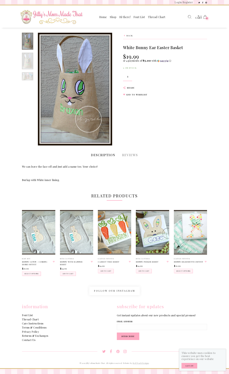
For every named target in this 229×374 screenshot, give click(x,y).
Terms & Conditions (34, 327)
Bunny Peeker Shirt (147, 262)
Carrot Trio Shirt (108, 262)
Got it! (189, 365)
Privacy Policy (30, 331)
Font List (27, 315)
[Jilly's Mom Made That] (51, 16)
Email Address (125, 321)
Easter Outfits (106, 259)
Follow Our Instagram (114, 290)
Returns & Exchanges (35, 335)
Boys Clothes (67, 259)
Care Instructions (32, 323)
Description (103, 155)
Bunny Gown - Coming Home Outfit (34, 263)
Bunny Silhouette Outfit (188, 262)
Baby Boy (26, 259)
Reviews (130, 155)
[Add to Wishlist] (54, 262)
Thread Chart (30, 319)
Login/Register (184, 2)
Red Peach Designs (141, 363)
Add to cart (67, 274)
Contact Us (28, 340)
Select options (31, 274)
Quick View (49, 217)
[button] (147, 60)
